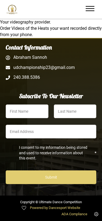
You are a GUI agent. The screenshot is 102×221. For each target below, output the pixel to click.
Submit (51, 177)
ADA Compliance (74, 214)
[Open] (90, 9)
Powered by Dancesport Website (55, 208)
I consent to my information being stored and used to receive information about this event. (57, 152)
